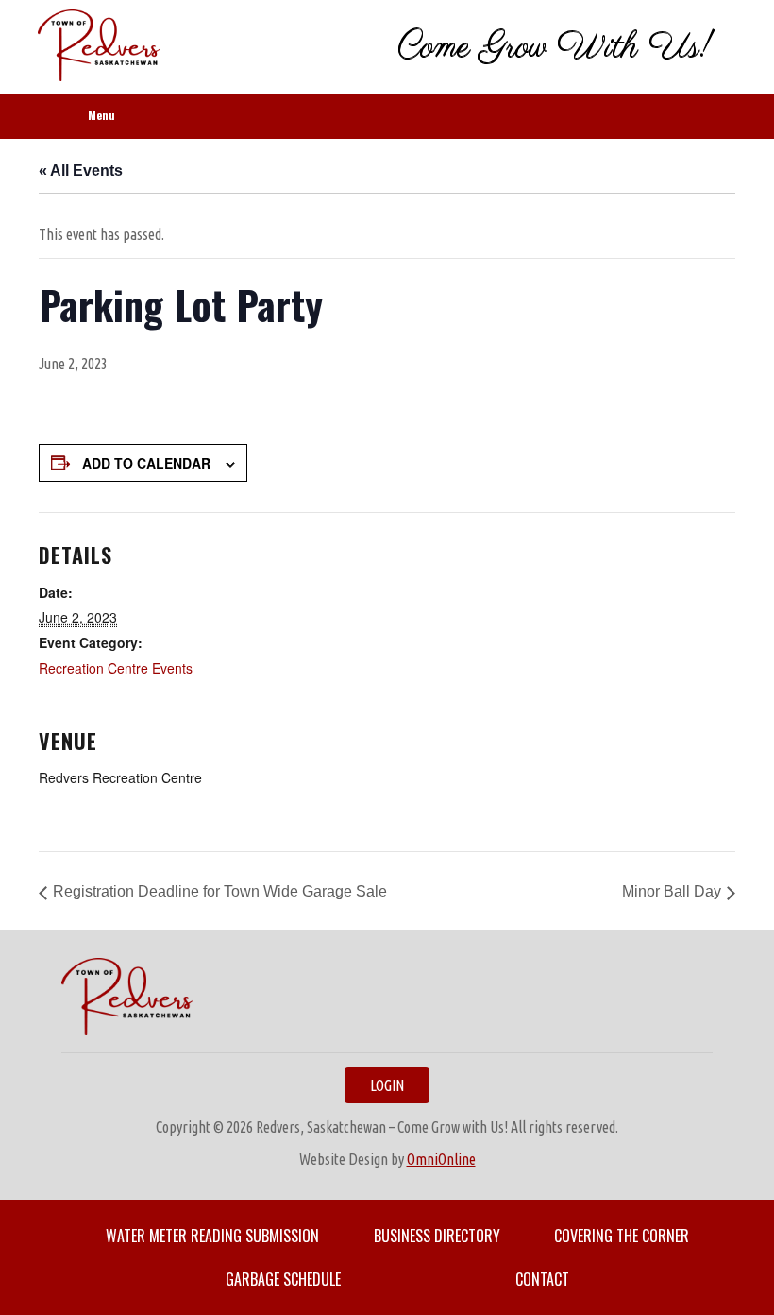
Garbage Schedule (283, 1279)
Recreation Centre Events (116, 667)
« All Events (81, 170)
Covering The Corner (621, 1235)
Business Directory (437, 1235)
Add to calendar (146, 462)
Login (387, 1085)
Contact (542, 1279)
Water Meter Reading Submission (212, 1235)
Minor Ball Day (671, 891)
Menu (101, 115)
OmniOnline (441, 1159)
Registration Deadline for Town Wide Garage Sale (220, 891)
